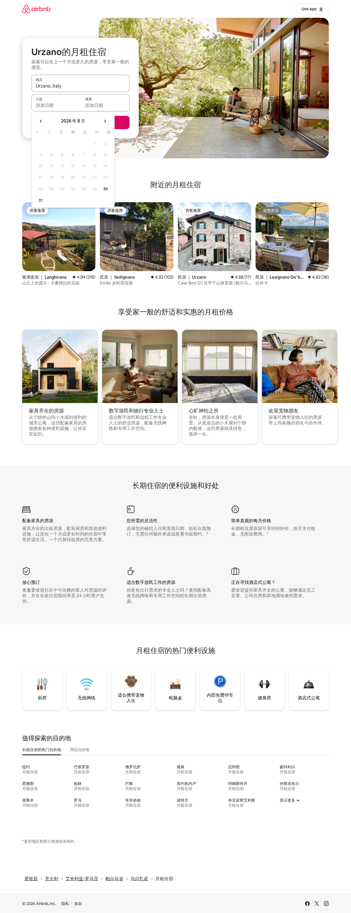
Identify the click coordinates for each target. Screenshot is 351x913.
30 (105, 188)
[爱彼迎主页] (36, 8)
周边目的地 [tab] (79, 749)
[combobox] (80, 85)
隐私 (65, 903)
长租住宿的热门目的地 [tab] (41, 749)
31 (40, 200)
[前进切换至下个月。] (105, 121)
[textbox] (56, 105)
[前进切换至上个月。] (41, 121)
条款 (78, 903)
